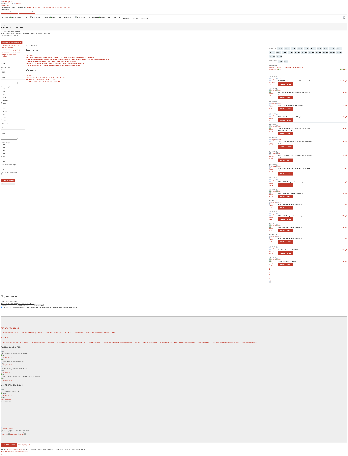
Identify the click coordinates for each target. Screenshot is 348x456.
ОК (2, 454)
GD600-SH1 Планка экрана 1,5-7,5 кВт (290, 117)
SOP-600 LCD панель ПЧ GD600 (288, 250)
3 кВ (4, 106)
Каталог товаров (10, 327)
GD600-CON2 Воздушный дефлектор (290, 182)
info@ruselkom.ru (6, 399)
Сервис (135, 18)
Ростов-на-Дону (65, 7)
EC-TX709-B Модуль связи (287, 261)
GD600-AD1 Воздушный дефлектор (290, 238)
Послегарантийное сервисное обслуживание (118, 342)
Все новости (30, 56)
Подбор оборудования (38, 342)
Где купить (145, 18)
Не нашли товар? (9, 445)
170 (270, 280)
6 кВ (4, 114)
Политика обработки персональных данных (14, 432)
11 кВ (4, 120)
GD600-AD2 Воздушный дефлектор (290, 227)
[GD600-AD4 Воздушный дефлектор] (272, 207)
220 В (4, 97)
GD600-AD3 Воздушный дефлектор (290, 216)
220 (4, 89)
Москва (29, 7)
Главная (3, 25)
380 (4, 92)
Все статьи (29, 75)
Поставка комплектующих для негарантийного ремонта (177, 342)
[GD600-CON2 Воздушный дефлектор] (272, 185)
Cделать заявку (285, 84)
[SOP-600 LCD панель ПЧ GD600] (272, 253)
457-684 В (5, 100)
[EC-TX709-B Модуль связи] (272, 264)
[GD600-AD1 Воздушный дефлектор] (272, 241)
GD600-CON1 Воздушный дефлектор (290, 193)
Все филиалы (5, 5)
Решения (114, 332)
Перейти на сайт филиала (9, 12)
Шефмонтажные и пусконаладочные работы (71, 342)
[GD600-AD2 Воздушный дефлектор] (272, 230)
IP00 (4, 144)
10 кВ (4, 117)
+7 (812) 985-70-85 (6, 380)
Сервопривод (79, 332)
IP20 (4, 147)
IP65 (4, 162)
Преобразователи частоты (10, 332)
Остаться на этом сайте (27, 12)
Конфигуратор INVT (24, 445)
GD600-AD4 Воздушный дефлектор (290, 204)
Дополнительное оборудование (32, 332)
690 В (4, 103)
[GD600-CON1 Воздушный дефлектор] (272, 196)
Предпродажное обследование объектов (15, 342)
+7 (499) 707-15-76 (6, 395)
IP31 (4, 159)
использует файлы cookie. (15, 449)
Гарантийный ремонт (94, 342)
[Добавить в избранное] (278, 90)
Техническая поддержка (249, 342)
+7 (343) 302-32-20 (6, 357)
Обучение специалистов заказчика (146, 342)
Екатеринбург (47, 7)
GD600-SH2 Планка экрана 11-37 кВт (290, 105)
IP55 (4, 156)
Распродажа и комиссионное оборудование (225, 342)
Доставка (51, 342)
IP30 (4, 153)
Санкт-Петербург (37, 7)
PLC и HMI (68, 332)
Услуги (4, 337)
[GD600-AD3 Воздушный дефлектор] (272, 219)
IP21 (4, 150)
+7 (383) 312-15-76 (6, 365)
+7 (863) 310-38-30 (6, 372)
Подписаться (39, 305)
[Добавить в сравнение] (272, 90)
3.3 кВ (4, 109)
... (269, 278)
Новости (126, 18)
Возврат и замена (203, 342)
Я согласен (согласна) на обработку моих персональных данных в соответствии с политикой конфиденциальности (40, 307)
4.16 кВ (5, 111)
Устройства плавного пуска (54, 332)
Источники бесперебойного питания (97, 332)
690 (4, 94)
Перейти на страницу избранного (11, 42)
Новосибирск (56, 7)
